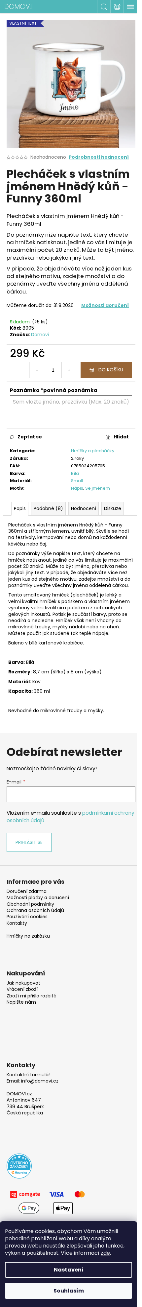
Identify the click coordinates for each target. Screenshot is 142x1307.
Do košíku (110, 369)
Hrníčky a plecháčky (92, 451)
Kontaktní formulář (28, 1075)
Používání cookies (27, 917)
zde (105, 1253)
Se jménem (97, 488)
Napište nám (21, 1002)
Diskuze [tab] (112, 508)
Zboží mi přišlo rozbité (31, 996)
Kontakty (17, 923)
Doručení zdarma (27, 891)
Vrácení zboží (22, 989)
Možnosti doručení (105, 305)
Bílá (75, 473)
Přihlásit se (29, 842)
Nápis (77, 488)
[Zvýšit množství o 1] (69, 370)
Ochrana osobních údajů (35, 910)
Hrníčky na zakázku (28, 936)
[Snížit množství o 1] (37, 370)
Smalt (77, 481)
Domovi (40, 334)
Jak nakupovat (23, 983)
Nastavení (69, 1269)
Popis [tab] (20, 508)
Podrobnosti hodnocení (99, 157)
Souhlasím (68, 1291)
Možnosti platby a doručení (38, 898)
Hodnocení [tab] (83, 508)
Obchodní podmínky (30, 904)
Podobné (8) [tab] (48, 508)
